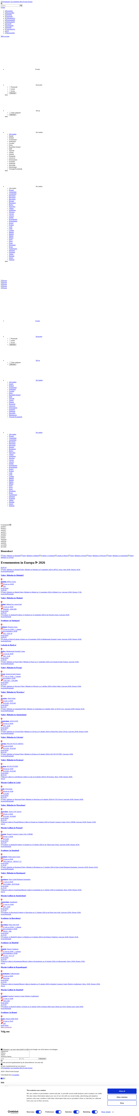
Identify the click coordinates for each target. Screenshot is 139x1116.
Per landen (39, 380)
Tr (8, 31)
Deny (122, 1103)
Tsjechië (11, 398)
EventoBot (15, 1075)
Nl (14, 22)
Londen (11, 230)
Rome (11, 247)
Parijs (11, 239)
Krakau (11, 225)
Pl (10, 27)
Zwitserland (13, 387)
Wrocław (12, 212)
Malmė (11, 236)
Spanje (11, 384)
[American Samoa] (15, 1056)
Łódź (10, 228)
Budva (11, 205)
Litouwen (12, 406)
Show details (106, 1112)
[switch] (58, 1112)
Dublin (11, 217)
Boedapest (12, 203)
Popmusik (14, 338)
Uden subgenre (16, 362)
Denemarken (13, 408)
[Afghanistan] (15, 1051)
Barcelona (12, 195)
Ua (14, 18)
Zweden (11, 391)
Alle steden (12, 434)
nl (4, 7)
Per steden (38, 432)
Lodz (10, 227)
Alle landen (12, 134)
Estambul (12, 252)
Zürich (11, 258)
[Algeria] (15, 1055)
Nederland (12, 389)
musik (13, 340)
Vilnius (11, 208)
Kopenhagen (13, 219)
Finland (11, 402)
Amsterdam (12, 192)
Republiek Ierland (14, 395)
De (11, 14)
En (12, 11)
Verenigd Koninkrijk (15, 417)
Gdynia (11, 214)
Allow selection (122, 1097)
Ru (13, 13)
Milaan (11, 238)
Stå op (37, 360)
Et (13, 25)
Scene (13, 342)
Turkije (11, 400)
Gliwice (11, 216)
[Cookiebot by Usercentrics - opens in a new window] (13, 1112)
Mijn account (5, 36)
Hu (14, 33)
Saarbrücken (13, 249)
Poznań (11, 190)
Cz (14, 29)
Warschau (12, 206)
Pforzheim (12, 245)
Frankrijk (12, 409)
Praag (11, 241)
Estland (11, 386)
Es (12, 16)
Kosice (11, 223)
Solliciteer (13, 93)
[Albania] (15, 1053)
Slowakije (12, 413)
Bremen (11, 201)
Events (37, 321)
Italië (10, 397)
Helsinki (11, 256)
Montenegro (13, 415)
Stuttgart (11, 260)
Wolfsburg (12, 210)
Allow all (122, 1091)
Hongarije (12, 404)
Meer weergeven (6, 1027)
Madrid (11, 232)
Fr (10, 24)
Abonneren (42, 1058)
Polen (11, 393)
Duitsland (12, 411)
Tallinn (11, 254)
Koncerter (38, 336)
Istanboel (12, 250)
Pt (14, 20)
